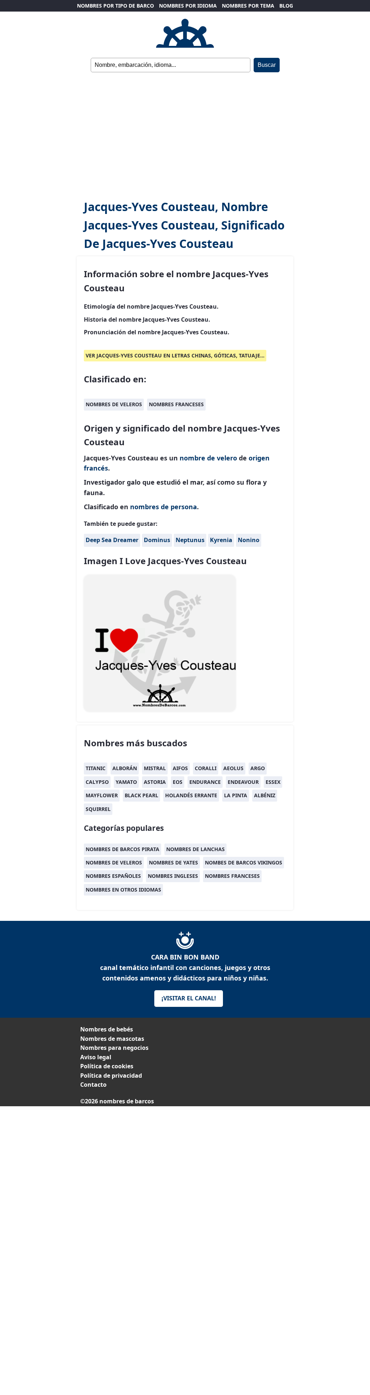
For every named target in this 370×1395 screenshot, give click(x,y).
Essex (273, 781)
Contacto (93, 1085)
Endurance (205, 781)
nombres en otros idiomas (123, 889)
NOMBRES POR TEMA (248, 5)
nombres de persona (163, 506)
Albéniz (264, 795)
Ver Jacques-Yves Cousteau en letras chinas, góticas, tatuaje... (175, 355)
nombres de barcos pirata (122, 849)
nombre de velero (208, 458)
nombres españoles (113, 875)
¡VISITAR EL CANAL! (189, 998)
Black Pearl (141, 795)
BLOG (286, 5)
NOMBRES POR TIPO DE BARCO (115, 5)
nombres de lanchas (195, 849)
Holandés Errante (191, 795)
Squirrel (98, 809)
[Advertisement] (185, 135)
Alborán (124, 768)
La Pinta (235, 795)
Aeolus (233, 768)
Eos (177, 781)
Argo (257, 768)
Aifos (180, 768)
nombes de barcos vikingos (243, 862)
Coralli (205, 768)
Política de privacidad (111, 1075)
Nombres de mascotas (112, 1039)
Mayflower (102, 795)
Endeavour (243, 781)
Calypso (97, 781)
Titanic (96, 768)
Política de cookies (106, 1066)
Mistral (155, 768)
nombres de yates (173, 862)
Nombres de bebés (106, 1029)
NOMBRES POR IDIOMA (188, 5)
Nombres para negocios (114, 1048)
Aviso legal (95, 1057)
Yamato (126, 781)
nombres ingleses (173, 875)
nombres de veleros (114, 404)
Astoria (155, 781)
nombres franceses (176, 404)
